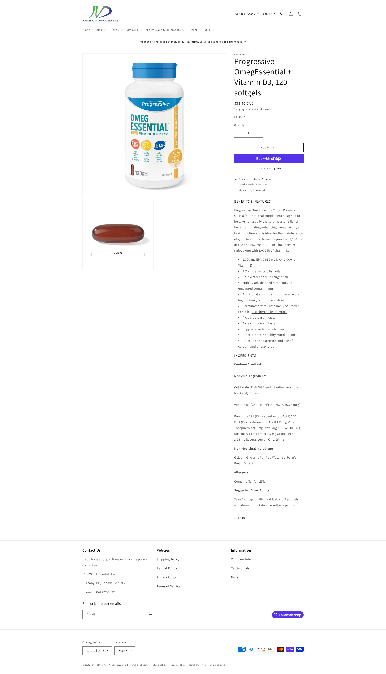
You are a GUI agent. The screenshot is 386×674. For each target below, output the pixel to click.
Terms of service (197, 664)
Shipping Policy (168, 559)
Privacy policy (177, 664)
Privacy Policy (166, 577)
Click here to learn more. (269, 312)
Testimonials (240, 568)
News (235, 577)
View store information (253, 190)
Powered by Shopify (137, 664)
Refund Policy (167, 568)
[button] (99, 30)
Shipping (239, 109)
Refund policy (159, 664)
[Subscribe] (150, 614)
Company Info (241, 559)
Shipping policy (218, 664)
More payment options (269, 168)
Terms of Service (168, 586)
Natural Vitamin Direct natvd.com (109, 664)
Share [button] (242, 517)
